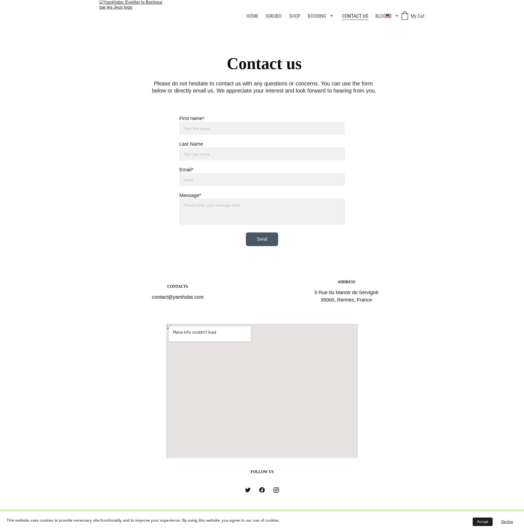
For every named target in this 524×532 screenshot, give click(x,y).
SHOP (294, 16)
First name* (191, 118)
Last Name (191, 144)
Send (262, 239)
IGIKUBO (274, 16)
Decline (507, 522)
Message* (190, 195)
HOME (252, 16)
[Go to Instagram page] (276, 490)
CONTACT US (355, 16)
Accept (482, 522)
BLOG (381, 16)
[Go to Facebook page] (262, 490)
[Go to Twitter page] (248, 490)
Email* (186, 169)
